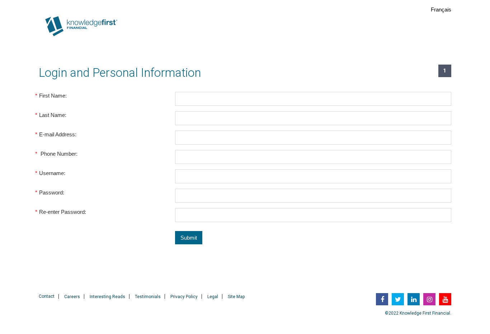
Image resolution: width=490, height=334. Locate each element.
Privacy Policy (184, 296)
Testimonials (148, 296)
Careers (72, 296)
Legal (212, 296)
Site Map (236, 296)
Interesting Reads (107, 296)
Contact (47, 296)
